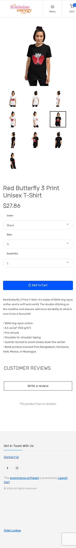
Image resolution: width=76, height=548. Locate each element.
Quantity (12, 253)
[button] (38, 225)
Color (10, 215)
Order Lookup (12, 530)
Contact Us (11, 457)
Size (9, 234)
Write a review (38, 386)
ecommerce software (24, 478)
